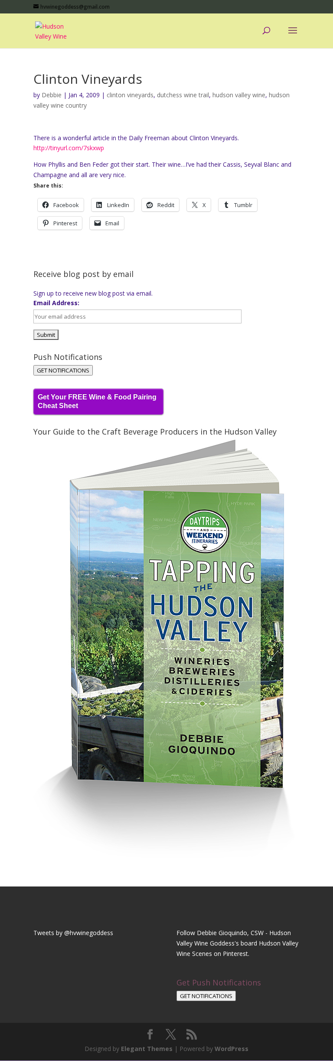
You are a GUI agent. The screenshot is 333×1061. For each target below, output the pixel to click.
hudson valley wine (238, 95)
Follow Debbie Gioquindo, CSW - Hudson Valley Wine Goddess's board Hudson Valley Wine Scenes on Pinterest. (237, 943)
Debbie (52, 95)
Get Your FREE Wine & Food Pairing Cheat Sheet (97, 401)
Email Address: (56, 303)
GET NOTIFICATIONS (63, 370)
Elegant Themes (147, 1049)
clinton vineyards (130, 95)
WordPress (231, 1049)
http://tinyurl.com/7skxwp (68, 148)
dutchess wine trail (183, 95)
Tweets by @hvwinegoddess (73, 933)
